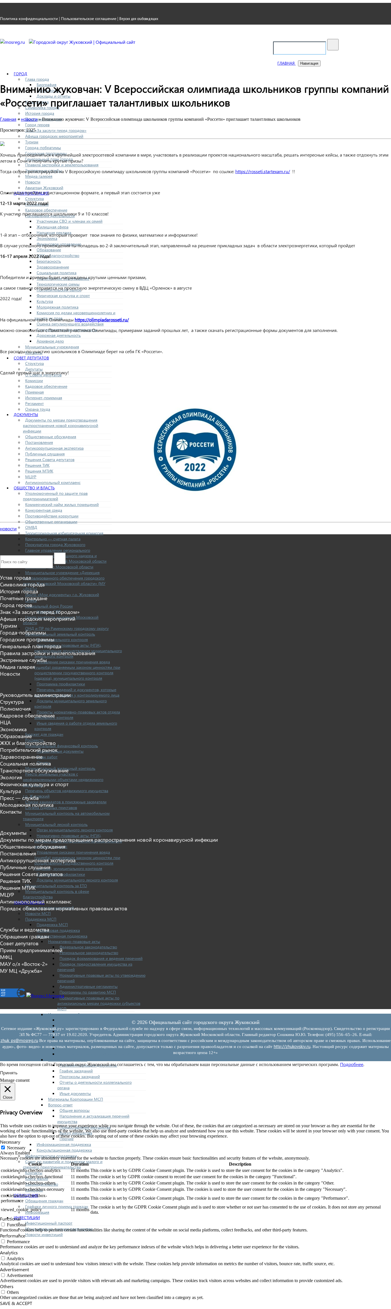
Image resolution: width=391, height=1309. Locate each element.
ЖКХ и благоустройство (58, 255)
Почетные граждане (23, 598)
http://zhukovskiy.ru (292, 1046)
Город (20, 73)
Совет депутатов (31, 358)
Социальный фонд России (49, 606)
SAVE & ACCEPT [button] (16, 1303)
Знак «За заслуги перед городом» (55, 130)
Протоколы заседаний (80, 1076)
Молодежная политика (57, 307)
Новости (32, 182)
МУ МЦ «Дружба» (21, 970)
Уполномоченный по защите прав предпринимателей (55, 496)
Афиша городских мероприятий (54, 136)
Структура (34, 198)
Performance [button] (12, 1236)
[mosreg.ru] (13, 42)
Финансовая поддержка (58, 930)
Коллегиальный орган (67, 1059)
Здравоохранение (53, 267)
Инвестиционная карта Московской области (100, 1054)
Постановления (39, 442)
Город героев (37, 124)
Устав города (15, 577)
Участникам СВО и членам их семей (69, 221)
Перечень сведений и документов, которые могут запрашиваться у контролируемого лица (76, 692)
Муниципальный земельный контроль (60, 634)
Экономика (47, 238)
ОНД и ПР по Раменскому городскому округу (67, 628)
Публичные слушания (45, 453)
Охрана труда (37, 409)
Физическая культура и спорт (63, 295)
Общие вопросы (75, 1110)
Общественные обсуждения (50, 436)
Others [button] (6, 1286)
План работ (47, 757)
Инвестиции (27, 1217)
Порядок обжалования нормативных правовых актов (63, 908)
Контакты (11, 811)
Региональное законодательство (89, 952)
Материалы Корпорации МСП (75, 1099)
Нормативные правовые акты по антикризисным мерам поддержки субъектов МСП (98, 1003)
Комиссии (34, 380)
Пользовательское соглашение (88, 18)
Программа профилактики (61, 684)
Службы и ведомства (24, 929)
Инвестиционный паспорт (48, 1223)
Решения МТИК (39, 471)
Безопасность (49, 261)
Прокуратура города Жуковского (55, 544)
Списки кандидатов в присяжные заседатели (65, 801)
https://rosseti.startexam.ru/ (262, 171)
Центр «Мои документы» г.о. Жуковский (62, 594)
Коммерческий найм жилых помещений (62, 504)
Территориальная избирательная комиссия (64, 533)
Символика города (22, 584)
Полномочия (15, 708)
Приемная (34, 392)
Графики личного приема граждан (56, 1206)
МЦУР (30, 476)
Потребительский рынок (29, 749)
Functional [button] (10, 1219)
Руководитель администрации (35, 694)
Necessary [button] (10, 1142)
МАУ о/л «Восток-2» (24, 963)
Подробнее (351, 1064)
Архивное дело (50, 341)
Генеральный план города (30, 646)
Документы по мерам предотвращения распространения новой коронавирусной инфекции (60, 425)
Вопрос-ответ (60, 1105)
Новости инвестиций (44, 1234)
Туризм (31, 142)
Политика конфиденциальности (29, 18)
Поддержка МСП (40, 919)
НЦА (5, 722)
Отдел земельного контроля (62, 639)
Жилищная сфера (52, 227)
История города (39, 113)
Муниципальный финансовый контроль (61, 745)
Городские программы (27, 639)
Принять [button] (8, 1072)
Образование (49, 249)
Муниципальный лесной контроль (56, 824)
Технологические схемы (58, 284)
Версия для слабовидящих (138, 18)
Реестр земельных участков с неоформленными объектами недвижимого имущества (63, 779)
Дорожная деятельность (59, 335)
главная (286, 63)
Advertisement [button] (14, 1269)
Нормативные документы (60, 751)
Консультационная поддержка (64, 1150)
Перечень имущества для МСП (88, 1020)
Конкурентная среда (43, 510)
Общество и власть (34, 488)
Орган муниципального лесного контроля (75, 830)
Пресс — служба (19, 797)
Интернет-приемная (43, 397)
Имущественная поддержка (62, 936)
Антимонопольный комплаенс (52, 482)
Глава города (37, 79)
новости (8, 528)
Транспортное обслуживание (34, 770)
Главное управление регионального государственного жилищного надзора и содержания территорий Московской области (64, 555)
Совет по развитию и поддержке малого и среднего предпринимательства (62, 1164)
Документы (26, 414)
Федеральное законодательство (88, 947)
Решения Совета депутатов (49, 459)
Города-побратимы (43, 147)
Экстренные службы (23, 660)
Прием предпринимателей (31, 950)
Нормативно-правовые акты (74, 941)
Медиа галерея (38, 176)
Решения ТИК (37, 465)
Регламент (34, 403)
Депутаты (34, 369)
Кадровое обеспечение (46, 210)
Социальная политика (56, 272)
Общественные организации (51, 521)
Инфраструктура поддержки (51, 1155)
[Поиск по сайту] (333, 44)
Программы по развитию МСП (88, 992)
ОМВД (31, 527)
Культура (45, 301)
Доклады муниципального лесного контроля (77, 880)
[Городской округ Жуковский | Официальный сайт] (82, 42)
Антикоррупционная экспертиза (54, 448)
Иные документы (75, 1093)
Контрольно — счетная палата (52, 538)
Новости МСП (38, 913)
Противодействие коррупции (51, 516)
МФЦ (6, 957)
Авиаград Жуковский (44, 187)
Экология (11, 777)
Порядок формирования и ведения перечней (101, 958)
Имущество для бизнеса (70, 1014)
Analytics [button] (9, 1252)
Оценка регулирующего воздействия (70, 324)
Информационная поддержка (64, 1144)
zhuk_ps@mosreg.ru (19, 1040)
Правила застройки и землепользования (61, 164)
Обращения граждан (44, 1200)
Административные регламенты (89, 986)
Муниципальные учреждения (52, 346)
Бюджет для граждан (44, 734)
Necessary (16, 1147)
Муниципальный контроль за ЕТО (56, 885)
